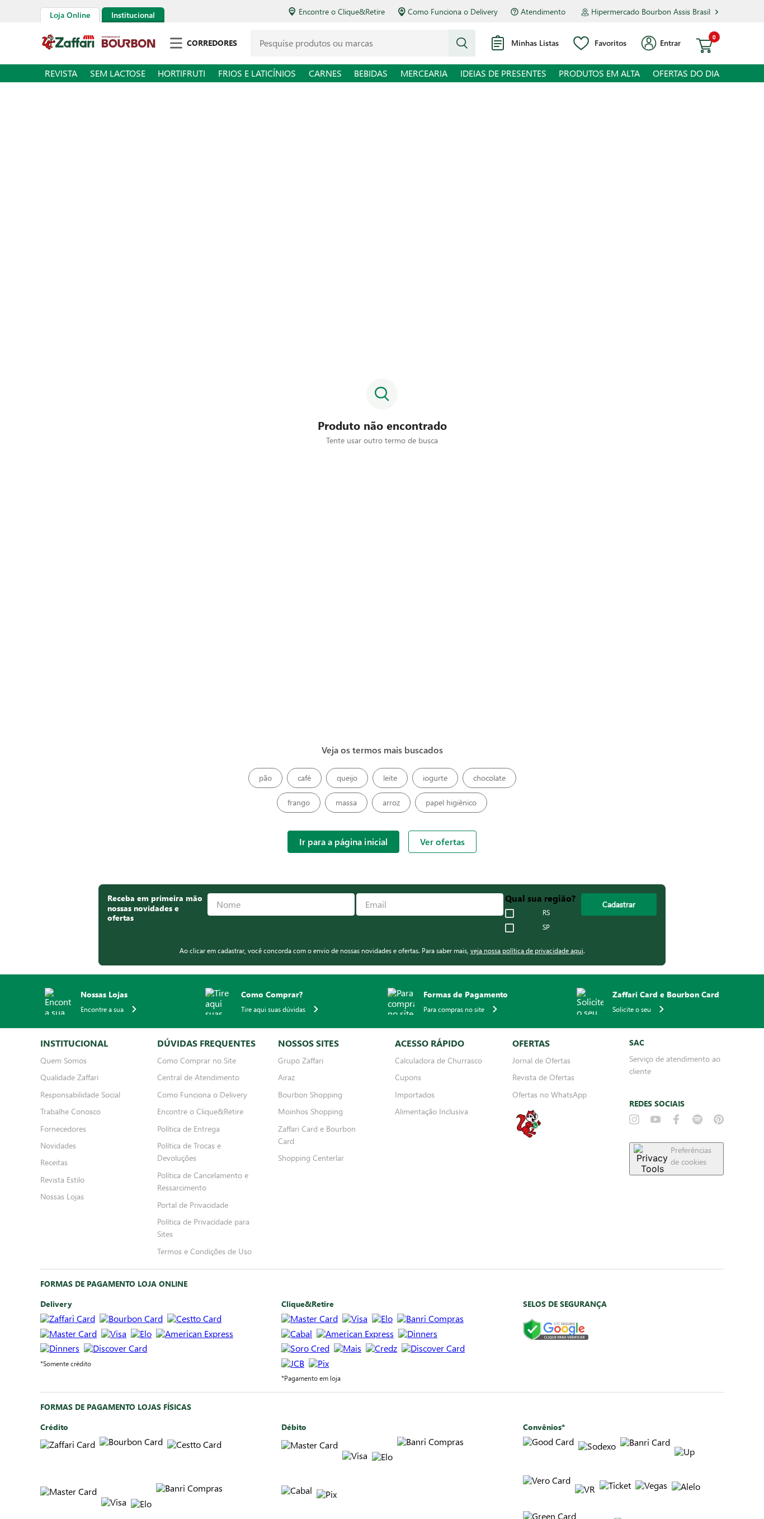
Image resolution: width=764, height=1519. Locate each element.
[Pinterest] (719, 1119)
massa (346, 802)
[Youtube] (655, 1119)
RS (546, 913)
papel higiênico (451, 802)
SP (546, 927)
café (304, 777)
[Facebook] (676, 1119)
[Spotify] (697, 1119)
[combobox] (363, 43)
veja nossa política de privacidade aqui (526, 950)
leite (390, 777)
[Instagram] (634, 1119)
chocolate (489, 777)
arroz (391, 802)
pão (265, 777)
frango (298, 802)
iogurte (435, 777)
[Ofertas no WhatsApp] (528, 1136)
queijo (347, 777)
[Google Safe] (555, 1330)
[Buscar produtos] (462, 43)
